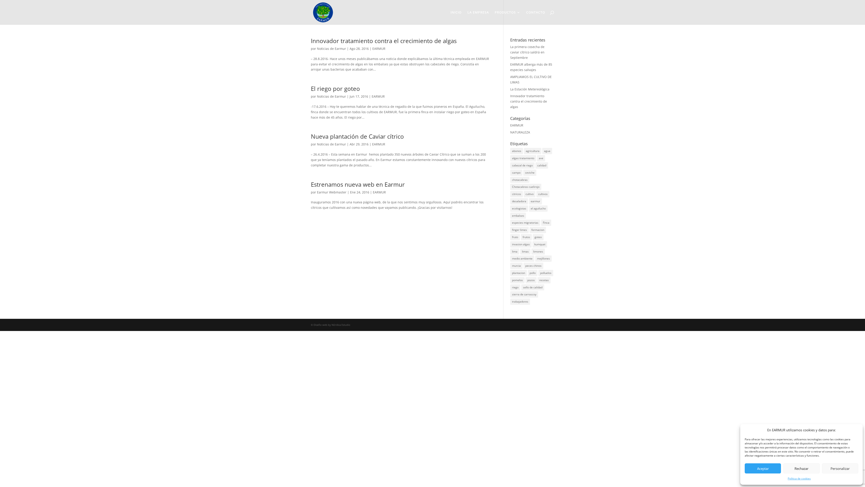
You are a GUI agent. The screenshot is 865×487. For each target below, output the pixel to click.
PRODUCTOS (505, 12)
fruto (515, 237)
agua (547, 151)
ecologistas (519, 208)
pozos (531, 280)
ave (541, 158)
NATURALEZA (520, 132)
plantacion (518, 273)
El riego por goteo (335, 89)
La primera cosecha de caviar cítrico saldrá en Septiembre (527, 52)
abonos (516, 151)
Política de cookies (799, 478)
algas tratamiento (523, 158)
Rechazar (801, 468)
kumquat (539, 244)
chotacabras (520, 180)
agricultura (532, 151)
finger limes (519, 230)
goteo (538, 237)
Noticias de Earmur (331, 48)
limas (525, 251)
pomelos (517, 280)
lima (514, 251)
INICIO (456, 12)
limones (538, 251)
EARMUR (378, 48)
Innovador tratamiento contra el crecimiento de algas (384, 41)
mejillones (543, 258)
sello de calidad (532, 287)
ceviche (530, 173)
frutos (526, 237)
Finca (546, 223)
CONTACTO (535, 12)
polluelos (545, 273)
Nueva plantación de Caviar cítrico (357, 136)
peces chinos (533, 266)
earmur (535, 201)
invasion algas (521, 244)
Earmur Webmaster (331, 192)
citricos (516, 194)
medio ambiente (522, 258)
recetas (544, 280)
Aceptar (763, 468)
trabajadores (520, 301)
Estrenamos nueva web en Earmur (358, 184)
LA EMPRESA (478, 12)
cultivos (543, 194)
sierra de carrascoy (524, 294)
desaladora (519, 201)
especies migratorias (525, 223)
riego (515, 287)
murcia (516, 266)
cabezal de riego (522, 165)
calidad (541, 165)
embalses (518, 216)
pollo (533, 273)
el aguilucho (538, 208)
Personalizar (840, 468)
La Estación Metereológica (529, 89)
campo (516, 173)
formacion (537, 230)
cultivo (530, 194)
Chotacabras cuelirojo (525, 187)
